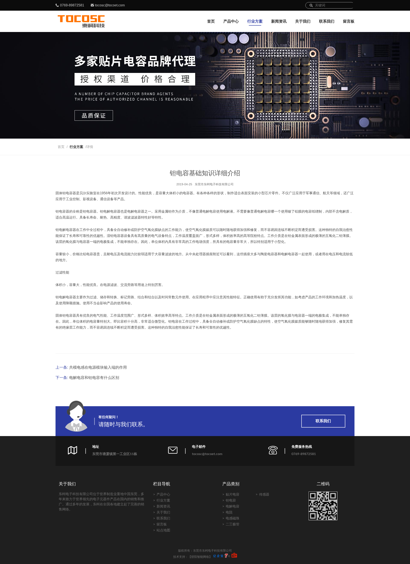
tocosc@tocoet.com (110, 5)
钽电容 (231, 500)
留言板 (348, 21)
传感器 (264, 494)
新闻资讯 (279, 21)
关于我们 (302, 21)
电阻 (229, 512)
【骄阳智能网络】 (200, 556)
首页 (211, 21)
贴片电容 (232, 494)
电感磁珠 (232, 518)
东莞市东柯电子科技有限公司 (214, 184)
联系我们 (326, 21)
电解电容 (232, 506)
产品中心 (231, 21)
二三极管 (232, 524)
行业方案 (255, 21)
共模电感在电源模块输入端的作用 (98, 367)
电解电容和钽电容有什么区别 (94, 378)
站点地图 (163, 530)
